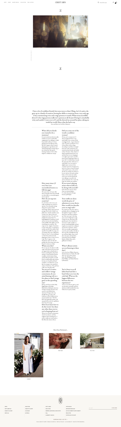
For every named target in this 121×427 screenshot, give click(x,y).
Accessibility (68, 421)
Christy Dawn (43, 421)
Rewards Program (70, 408)
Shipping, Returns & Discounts (53, 410)
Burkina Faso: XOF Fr (60, 419)
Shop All (7, 413)
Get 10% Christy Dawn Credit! (73, 410)
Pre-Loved (68, 413)
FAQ (46, 413)
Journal (27, 413)
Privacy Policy (60, 421)
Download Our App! (71, 415)
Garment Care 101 (50, 415)
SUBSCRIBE (114, 408)
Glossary (27, 410)
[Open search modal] (98, 2)
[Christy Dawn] (60, 2)
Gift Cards (48, 406)
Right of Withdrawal (78, 421)
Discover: (27, 406)
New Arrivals (8, 408)
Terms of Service (51, 421)
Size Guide (48, 408)
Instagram (68, 406)
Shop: (6, 406)
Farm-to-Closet (8, 410)
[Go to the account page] (113, 2)
